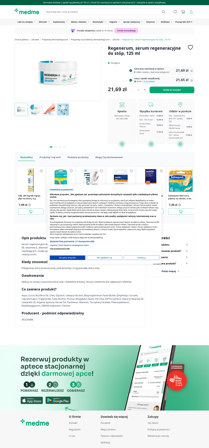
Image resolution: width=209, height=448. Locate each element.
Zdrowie (43, 22)
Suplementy (59, 22)
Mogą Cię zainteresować (109, 157)
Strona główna (21, 39)
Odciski (115, 39)
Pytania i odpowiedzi (112, 435)
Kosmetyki (98, 22)
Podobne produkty (78, 157)
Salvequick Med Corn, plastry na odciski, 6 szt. (180, 197)
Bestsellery (26, 157)
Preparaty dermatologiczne (55, 39)
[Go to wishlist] (175, 12)
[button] (29, 205)
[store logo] (27, 11)
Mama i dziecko (78, 22)
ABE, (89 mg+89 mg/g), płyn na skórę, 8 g (29, 197)
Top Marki (153, 422)
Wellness (165, 22)
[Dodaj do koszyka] (30, 212)
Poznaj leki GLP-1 (183, 22)
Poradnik (105, 422)
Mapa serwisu (108, 429)
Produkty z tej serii (50, 157)
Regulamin (74, 429)
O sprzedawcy (149, 81)
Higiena (113, 22)
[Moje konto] (191, 12)
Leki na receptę (25, 22)
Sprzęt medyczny (131, 22)
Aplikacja (105, 442)
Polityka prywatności (159, 429)
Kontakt (73, 422)
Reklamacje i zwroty (158, 435)
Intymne (150, 22)
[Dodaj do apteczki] (190, 47)
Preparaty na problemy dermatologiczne (90, 39)
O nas (72, 435)
